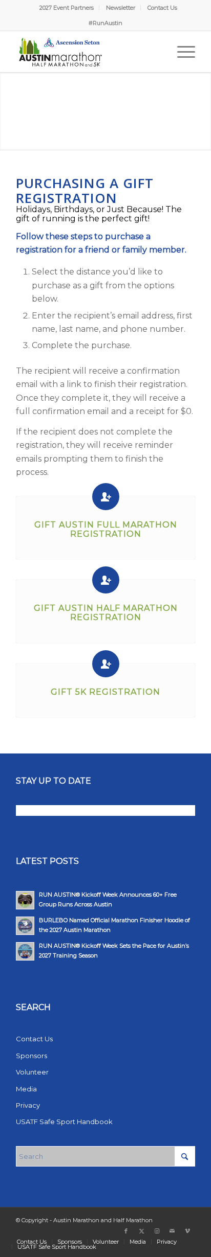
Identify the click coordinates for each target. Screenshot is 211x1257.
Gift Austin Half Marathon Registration (106, 612)
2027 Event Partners (66, 7)
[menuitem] (66, 7)
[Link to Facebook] (126, 1231)
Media (26, 1089)
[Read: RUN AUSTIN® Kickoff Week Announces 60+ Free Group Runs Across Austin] (25, 900)
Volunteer (32, 1072)
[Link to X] (141, 1231)
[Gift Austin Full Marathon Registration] (105, 496)
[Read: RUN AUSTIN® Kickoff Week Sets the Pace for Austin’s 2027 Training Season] (25, 951)
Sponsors (31, 1056)
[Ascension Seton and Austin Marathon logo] (87, 51)
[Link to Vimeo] (187, 1231)
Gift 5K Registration (105, 692)
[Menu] (181, 51)
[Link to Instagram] (156, 1231)
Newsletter (120, 7)
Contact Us (162, 7)
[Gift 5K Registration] (105, 663)
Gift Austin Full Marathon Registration (105, 529)
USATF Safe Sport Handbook (64, 1121)
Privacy (28, 1105)
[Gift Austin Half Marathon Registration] (105, 579)
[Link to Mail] (172, 1231)
